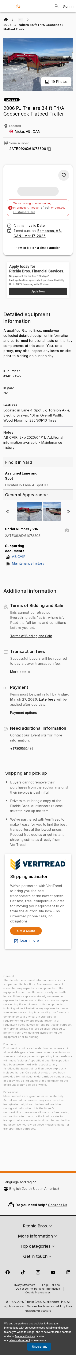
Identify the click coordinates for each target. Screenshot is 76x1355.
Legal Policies (51, 1285)
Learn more (29, 940)
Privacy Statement (24, 1285)
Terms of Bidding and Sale (31, 636)
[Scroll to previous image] (7, 511)
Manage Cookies (25, 1336)
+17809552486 (21, 748)
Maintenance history (28, 563)
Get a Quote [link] (26, 931)
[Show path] (20, 20)
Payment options (23, 712)
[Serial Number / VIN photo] (66, 530)
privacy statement (19, 1340)
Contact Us (57, 1205)
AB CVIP (19, 556)
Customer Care (24, 212)
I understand (39, 1346)
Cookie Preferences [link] (38, 1293)
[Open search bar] (56, 5)
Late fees (47, 699)
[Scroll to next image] (68, 511)
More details (20, 671)
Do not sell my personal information (38, 1289)
